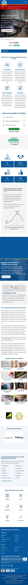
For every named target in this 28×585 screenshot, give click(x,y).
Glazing (2, 553)
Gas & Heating (7, 39)
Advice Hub (3, 535)
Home (2, 39)
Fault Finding (21, 390)
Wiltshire (4, 470)
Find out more (5, 276)
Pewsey (17, 478)
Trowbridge (18, 473)
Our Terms (17, 539)
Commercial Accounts (5, 539)
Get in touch (14, 129)
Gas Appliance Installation (7, 403)
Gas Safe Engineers (20, 402)
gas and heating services (7, 350)
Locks (2, 551)
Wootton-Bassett (6, 478)
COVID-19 (17, 537)
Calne (13, 39)
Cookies (16, 541)
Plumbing (3, 547)
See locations (7, 480)
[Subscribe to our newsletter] (25, 559)
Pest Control (3, 549)
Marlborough (18, 465)
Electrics (16, 549)
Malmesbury (18, 468)
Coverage (17, 535)
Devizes (4, 468)
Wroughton (18, 475)
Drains (16, 551)
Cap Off (20, 379)
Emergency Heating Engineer (7, 391)
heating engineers (7, 339)
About (2, 537)
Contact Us (3, 541)
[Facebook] (2, 565)
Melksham (4, 473)
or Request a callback (14, 131)
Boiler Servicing (7, 379)
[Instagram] (5, 565)
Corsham (4, 475)
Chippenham (5, 465)
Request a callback (6, 30)
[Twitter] (8, 565)
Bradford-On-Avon (20, 470)
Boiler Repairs (21, 368)
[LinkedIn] (11, 565)
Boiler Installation (7, 368)
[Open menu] (25, 2)
